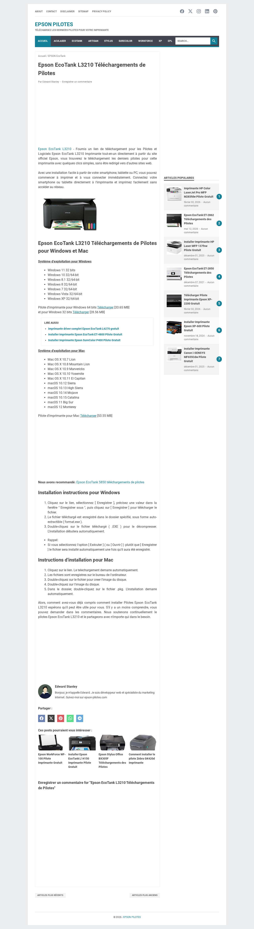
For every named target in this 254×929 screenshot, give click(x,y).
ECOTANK (77, 41)
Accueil (43, 41)
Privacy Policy (101, 11)
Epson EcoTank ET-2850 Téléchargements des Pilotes (199, 272)
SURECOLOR (125, 41)
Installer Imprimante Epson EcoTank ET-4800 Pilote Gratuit (85, 334)
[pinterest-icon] (215, 11)
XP (160, 41)
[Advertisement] (97, 116)
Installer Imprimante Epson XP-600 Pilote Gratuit (197, 326)
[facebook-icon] (182, 11)
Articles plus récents (50, 895)
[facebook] (41, 718)
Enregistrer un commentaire (77, 81)
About (39, 11)
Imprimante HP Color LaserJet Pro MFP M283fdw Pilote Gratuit (198, 192)
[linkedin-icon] (207, 11)
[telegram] (79, 718)
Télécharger (105, 307)
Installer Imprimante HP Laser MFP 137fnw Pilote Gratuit (199, 246)
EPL (170, 41)
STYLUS (108, 41)
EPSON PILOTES (54, 24)
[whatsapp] (70, 718)
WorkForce (145, 41)
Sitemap (83, 11)
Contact (51, 11)
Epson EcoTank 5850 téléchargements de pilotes (110, 482)
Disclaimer (67, 11)
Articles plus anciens (145, 895)
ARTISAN (93, 41)
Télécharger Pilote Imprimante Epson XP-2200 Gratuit (198, 299)
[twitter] (51, 718)
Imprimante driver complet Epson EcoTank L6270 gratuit (83, 328)
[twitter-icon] (190, 11)
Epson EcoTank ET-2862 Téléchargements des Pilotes (199, 219)
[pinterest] (60, 718)
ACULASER (60, 41)
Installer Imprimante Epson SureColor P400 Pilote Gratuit (84, 340)
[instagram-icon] (199, 11)
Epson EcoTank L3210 (54, 149)
